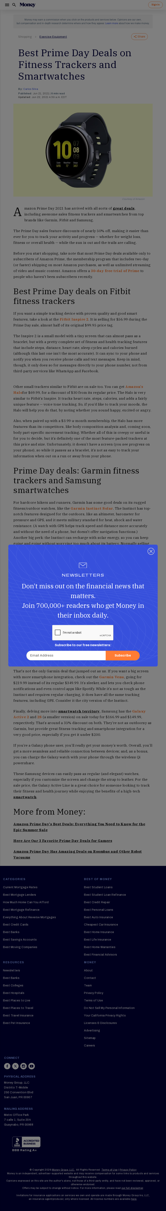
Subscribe (123, 655)
